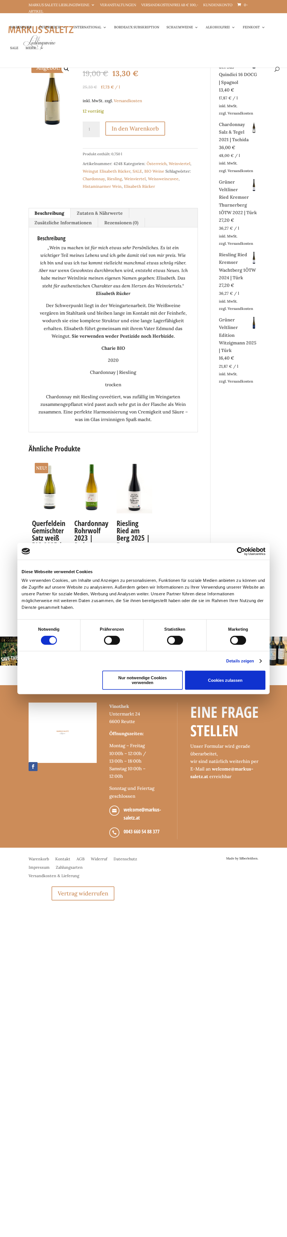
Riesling (114, 178)
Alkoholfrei (218, 27)
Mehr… (32, 48)
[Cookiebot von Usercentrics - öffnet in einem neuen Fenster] (240, 551)
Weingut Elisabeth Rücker (106, 171)
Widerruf (99, 859)
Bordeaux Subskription (136, 27)
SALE (14, 48)
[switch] (112, 640)
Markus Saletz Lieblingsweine (59, 5)
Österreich (50, 27)
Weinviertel (179, 163)
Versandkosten (128, 100)
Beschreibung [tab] (49, 213)
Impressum (39, 867)
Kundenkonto (217, 5)
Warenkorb (21, 27)
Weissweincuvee (163, 178)
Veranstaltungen (118, 5)
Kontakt (62, 859)
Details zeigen (240, 660)
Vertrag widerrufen (83, 893)
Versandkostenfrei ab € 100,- (169, 5)
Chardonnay (94, 178)
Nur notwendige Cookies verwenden (142, 680)
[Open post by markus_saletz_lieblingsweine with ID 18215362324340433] (14, 651)
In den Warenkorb (135, 128)
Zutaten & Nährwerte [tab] (100, 213)
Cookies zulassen (225, 680)
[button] (66, 69)
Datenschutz (125, 859)
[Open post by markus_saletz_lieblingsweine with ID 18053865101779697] (272, 651)
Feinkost (251, 27)
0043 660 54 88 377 (141, 831)
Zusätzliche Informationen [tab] (63, 222)
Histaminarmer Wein (102, 186)
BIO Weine (154, 171)
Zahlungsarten (69, 867)
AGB (81, 859)
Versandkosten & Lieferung (54, 876)
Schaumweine (179, 27)
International (87, 27)
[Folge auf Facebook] (33, 766)
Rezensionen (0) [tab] (121, 222)
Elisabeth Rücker (139, 186)
